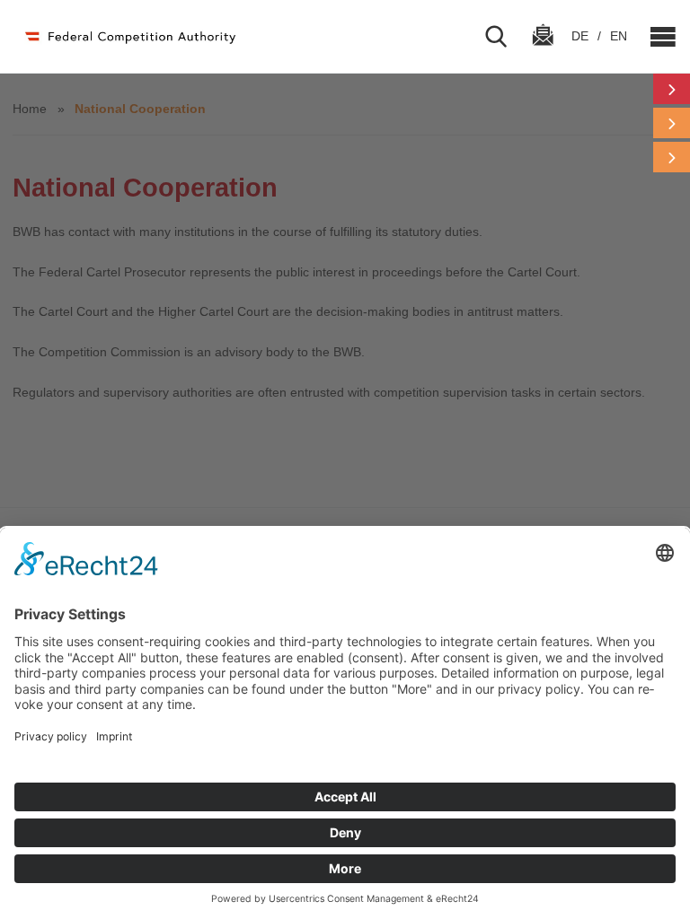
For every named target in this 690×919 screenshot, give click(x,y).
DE (581, 36)
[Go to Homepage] (129, 36)
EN (618, 36)
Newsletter (542, 51)
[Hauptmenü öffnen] (655, 37)
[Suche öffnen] (503, 37)
